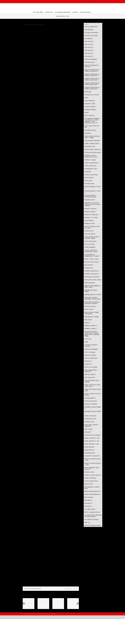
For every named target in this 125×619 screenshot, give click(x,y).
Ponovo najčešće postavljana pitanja (90, 196)
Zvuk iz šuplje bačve (91, 26)
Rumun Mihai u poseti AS (93, 149)
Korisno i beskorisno (91, 358)
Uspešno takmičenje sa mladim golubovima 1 (92, 88)
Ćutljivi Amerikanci (90, 478)
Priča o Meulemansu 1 (92, 163)
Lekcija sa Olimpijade (91, 349)
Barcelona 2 (88, 503)
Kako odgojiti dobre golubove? (91, 370)
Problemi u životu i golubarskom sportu (91, 156)
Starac (87, 112)
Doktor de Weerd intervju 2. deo (93, 459)
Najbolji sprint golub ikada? (91, 290)
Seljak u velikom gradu (92, 143)
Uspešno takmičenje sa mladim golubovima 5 (92, 70)
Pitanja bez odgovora (91, 214)
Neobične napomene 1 (92, 274)
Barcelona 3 (88, 506)
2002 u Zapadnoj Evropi (92, 512)
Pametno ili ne (89, 231)
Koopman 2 (88, 361)
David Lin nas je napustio (93, 475)
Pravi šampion (89, 177)
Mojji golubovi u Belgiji (92, 316)
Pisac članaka (89, 220)
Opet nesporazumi (90, 241)
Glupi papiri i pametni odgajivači (91, 425)
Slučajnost (88, 133)
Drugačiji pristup (90, 453)
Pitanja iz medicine (90, 208)
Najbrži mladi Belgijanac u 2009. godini (93, 286)
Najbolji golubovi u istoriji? (93, 294)
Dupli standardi (89, 447)
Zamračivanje (89, 29)
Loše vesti (88, 339)
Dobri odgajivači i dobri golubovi (92, 468)
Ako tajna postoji (90, 509)
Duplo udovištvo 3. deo (92, 438)
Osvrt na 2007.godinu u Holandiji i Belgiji (92, 237)
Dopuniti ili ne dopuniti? (92, 456)
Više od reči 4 (89, 47)
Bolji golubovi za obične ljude (92, 487)
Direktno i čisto (89, 472)
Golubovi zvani (89, 421)
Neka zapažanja (90, 282)
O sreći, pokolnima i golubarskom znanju (91, 250)
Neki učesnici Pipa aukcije (93, 280)
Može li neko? (89, 309)
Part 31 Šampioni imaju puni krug (92, 227)
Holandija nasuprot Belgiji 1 (93, 412)
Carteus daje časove (91, 481)
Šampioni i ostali (90, 103)
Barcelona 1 (88, 500)
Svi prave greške (90, 106)
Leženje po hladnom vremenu (91, 345)
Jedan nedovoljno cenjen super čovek (92, 385)
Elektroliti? (88, 432)
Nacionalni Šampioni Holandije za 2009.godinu (93, 298)
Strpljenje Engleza (90, 109)
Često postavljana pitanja (93, 525)
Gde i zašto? (89, 429)
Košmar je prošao (90, 355)
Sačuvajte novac (90, 146)
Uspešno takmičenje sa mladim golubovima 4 (92, 74)
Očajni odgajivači (90, 247)
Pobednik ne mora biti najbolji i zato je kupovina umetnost (92, 204)
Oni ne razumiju (90, 244)
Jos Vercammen (90, 377)
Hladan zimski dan (90, 416)
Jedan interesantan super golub (93, 389)
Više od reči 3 (89, 50)
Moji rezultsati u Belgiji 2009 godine (92, 312)
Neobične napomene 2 (92, 271)
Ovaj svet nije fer (90, 234)
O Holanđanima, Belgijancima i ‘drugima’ (92, 255)
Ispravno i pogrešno (91, 404)
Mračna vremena (90, 306)
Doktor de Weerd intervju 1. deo (93, 463)
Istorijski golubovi (90, 398)
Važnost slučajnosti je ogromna (91, 65)
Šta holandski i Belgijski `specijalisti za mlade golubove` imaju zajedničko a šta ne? (92, 121)
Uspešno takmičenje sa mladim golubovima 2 (92, 83)
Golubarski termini (90, 419)
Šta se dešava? (90, 115)
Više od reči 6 (89, 41)
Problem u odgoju (90, 160)
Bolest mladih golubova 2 (93, 491)
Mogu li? (87, 322)
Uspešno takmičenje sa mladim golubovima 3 (92, 79)
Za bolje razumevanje (91, 32)
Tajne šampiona (90, 100)
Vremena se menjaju (91, 35)
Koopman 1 (88, 364)
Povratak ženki (89, 183)
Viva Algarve (89, 38)
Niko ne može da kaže (92, 262)
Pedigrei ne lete (90, 223)
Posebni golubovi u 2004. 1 (93, 191)
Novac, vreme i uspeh (92, 259)
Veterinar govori (90, 62)
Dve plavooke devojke (92, 519)
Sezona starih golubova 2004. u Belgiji (92, 136)
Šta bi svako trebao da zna (92, 126)
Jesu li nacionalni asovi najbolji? (92, 381)
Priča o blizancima (90, 166)
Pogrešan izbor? (90, 200)
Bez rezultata (89, 497)
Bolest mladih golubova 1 (93, 494)
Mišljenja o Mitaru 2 (91, 325)
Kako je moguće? (90, 374)
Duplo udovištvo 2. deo (92, 441)
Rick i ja (87, 522)
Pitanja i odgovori (90, 211)
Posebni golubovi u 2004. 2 (93, 187)
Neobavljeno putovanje (92, 277)
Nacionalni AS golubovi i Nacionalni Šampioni (92, 302)
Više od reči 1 (89, 56)
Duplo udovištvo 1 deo (92, 444)
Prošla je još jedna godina (93, 152)
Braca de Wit (89, 484)
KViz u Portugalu (90, 352)
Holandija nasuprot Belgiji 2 (93, 407)
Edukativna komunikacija (92, 435)
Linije (86, 342)
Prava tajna (88, 180)
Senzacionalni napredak (92, 140)
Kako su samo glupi (91, 367)
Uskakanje (88, 91)
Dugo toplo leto (89, 450)
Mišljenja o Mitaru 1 (91, 328)
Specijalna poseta (90, 130)
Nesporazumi (89, 268)
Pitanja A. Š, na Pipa (91, 217)
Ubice (86, 97)
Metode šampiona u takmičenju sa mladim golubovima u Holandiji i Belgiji (92, 334)
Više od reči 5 (89, 44)
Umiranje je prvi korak (92, 94)
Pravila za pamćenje (91, 174)
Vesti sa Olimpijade (91, 59)
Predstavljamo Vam (91, 168)
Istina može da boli (91, 401)
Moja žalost (88, 319)
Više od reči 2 (89, 53)
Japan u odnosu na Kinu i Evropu (93, 394)
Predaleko (88, 171)
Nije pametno (89, 265)
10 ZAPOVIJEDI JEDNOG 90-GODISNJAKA (93, 515)
